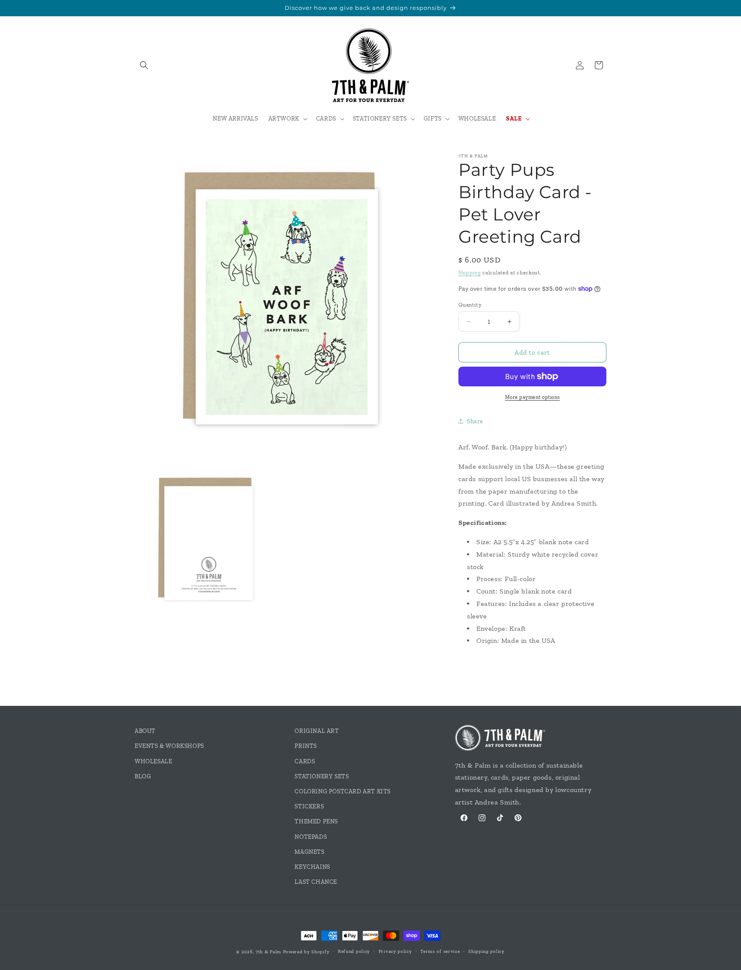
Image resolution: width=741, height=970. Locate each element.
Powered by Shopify (306, 952)
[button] (144, 65)
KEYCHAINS (312, 867)
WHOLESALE (153, 761)
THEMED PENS (316, 821)
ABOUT (145, 731)
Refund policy (354, 951)
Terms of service (440, 951)
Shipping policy (486, 951)
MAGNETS (309, 852)
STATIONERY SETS (322, 776)
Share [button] (475, 421)
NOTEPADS (311, 836)
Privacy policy (395, 951)
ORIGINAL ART (317, 731)
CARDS (305, 761)
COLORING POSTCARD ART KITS (343, 791)
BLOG (143, 776)
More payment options (532, 397)
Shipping (469, 273)
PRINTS (306, 746)
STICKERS (309, 806)
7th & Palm (268, 952)
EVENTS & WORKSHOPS (169, 746)
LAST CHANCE (316, 882)
